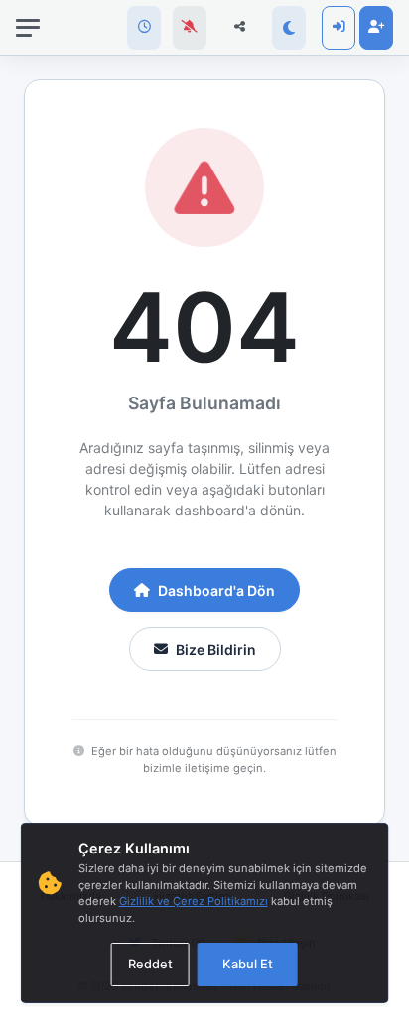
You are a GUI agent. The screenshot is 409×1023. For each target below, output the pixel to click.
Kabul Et (247, 964)
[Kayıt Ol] (376, 28)
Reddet (150, 964)
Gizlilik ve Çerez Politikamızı (193, 901)
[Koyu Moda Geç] (289, 28)
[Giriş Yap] (338, 28)
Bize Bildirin (216, 649)
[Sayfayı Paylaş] (239, 28)
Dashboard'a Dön (216, 590)
